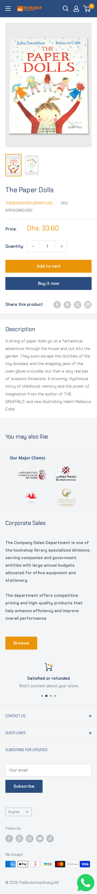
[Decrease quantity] (33, 246)
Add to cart (49, 266)
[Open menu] (8, 8)
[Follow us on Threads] (19, 838)
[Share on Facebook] (57, 304)
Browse (21, 643)
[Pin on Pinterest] (67, 304)
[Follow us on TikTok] (50, 838)
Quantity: (14, 246)
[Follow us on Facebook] (9, 838)
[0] (87, 8)
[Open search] (66, 9)
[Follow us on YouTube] (40, 838)
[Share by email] (88, 304)
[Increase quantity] (61, 246)
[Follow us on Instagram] (29, 838)
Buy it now (48, 283)
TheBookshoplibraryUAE (29, 203)
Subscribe (23, 786)
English (14, 811)
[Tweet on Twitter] (77, 304)
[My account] (76, 9)
